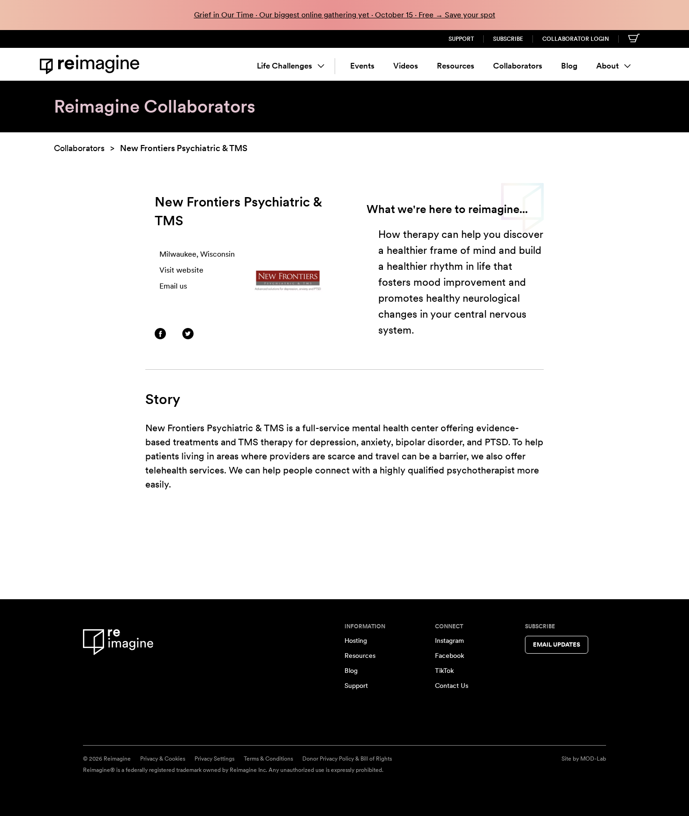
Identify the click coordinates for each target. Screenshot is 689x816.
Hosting (355, 640)
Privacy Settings (214, 758)
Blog (569, 65)
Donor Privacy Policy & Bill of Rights (347, 758)
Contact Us (451, 685)
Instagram (449, 640)
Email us (173, 286)
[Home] (91, 64)
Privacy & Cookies (162, 758)
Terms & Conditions (268, 758)
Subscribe (508, 39)
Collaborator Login (575, 39)
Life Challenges (284, 65)
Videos (405, 65)
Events (362, 65)
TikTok (444, 670)
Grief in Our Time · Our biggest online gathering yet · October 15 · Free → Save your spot (344, 14)
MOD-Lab (593, 758)
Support (461, 39)
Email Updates (556, 644)
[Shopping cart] (634, 38)
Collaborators (517, 65)
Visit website (181, 270)
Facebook (449, 655)
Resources (455, 65)
